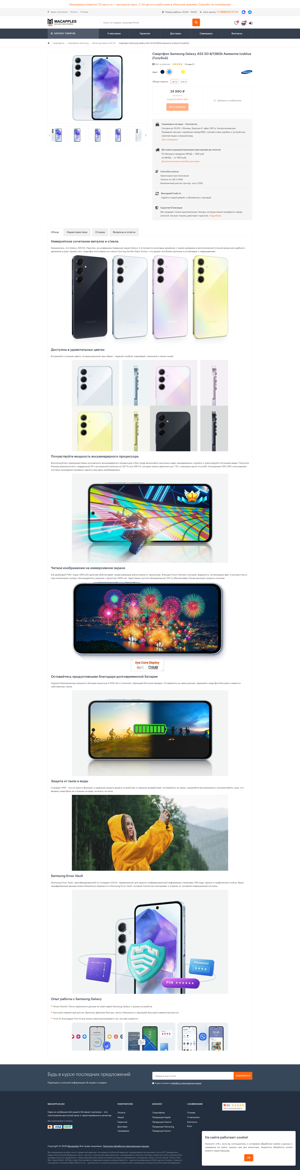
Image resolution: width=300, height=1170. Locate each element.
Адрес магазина (59, 11)
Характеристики (77, 232)
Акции (121, 1117)
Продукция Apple (161, 1117)
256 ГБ (184, 81)
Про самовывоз (170, 139)
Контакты (237, 33)
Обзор (55, 232)
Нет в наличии (177, 107)
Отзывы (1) (189, 63)
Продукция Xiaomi (162, 1121)
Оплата (74, 11)
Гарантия (145, 33)
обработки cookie (270, 1143)
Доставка (175, 33)
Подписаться (243, 1076)
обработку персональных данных (186, 1082)
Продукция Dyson (161, 1130)
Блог (189, 1126)
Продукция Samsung (163, 1126)
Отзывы (84, 11)
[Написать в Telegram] (249, 12)
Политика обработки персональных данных (126, 1146)
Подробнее (215, 215)
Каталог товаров (64, 33)
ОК (248, 1158)
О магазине (114, 33)
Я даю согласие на (177, 1083)
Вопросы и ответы (124, 232)
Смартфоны (58, 42)
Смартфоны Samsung (78, 42)
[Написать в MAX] (243, 12)
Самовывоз (206, 33)
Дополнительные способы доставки (180, 161)
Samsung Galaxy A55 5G (103, 42)
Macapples (73, 1146)
